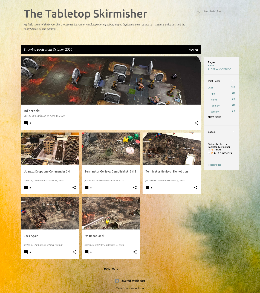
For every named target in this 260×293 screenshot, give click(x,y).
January (215, 112)
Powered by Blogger (132, 280)
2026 (210, 88)
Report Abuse (214, 165)
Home (211, 65)
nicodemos (138, 288)
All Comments (222, 153)
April (213, 94)
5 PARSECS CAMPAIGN (220, 69)
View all (193, 50)
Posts (217, 149)
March (214, 100)
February (215, 106)
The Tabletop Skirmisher (85, 13)
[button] (196, 123)
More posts (111, 269)
